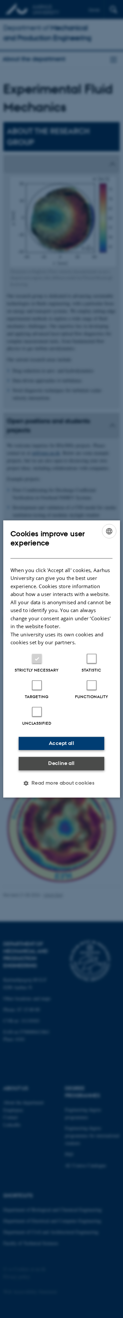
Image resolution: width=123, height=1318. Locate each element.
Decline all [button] (61, 763)
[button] (62, 783)
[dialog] (61, 658)
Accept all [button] (61, 743)
